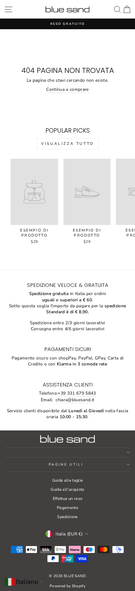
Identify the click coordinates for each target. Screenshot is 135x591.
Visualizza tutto (67, 143)
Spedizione (67, 517)
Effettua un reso (68, 498)
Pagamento (67, 508)
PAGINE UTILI (66, 464)
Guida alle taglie (67, 480)
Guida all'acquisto (67, 489)
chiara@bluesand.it (75, 400)
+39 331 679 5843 (77, 393)
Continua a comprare (67, 89)
